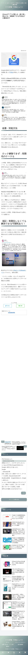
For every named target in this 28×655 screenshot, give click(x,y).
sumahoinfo (11, 312)
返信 (24, 493)
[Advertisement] (14, 34)
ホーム (7, 642)
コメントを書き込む (14, 499)
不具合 (11, 72)
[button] (25, 332)
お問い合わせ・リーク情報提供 (7, 645)
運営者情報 (20, 644)
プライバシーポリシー (20, 642)
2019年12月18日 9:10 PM (8, 461)
